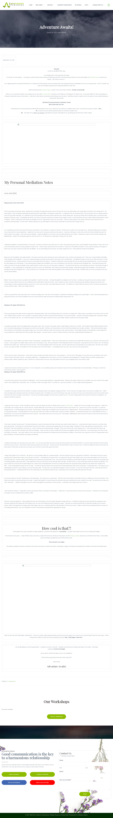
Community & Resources (64, 5)
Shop (86, 5)
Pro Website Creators (82, 815)
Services (49, 5)
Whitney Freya (94, 77)
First (60, 768)
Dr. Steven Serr (46, 94)
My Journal (78, 5)
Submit (85, 794)
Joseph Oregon (46, 90)
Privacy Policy (64, 815)
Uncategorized (11, 681)
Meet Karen (39, 5)
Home (30, 5)
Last (86, 768)
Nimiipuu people (74, 536)
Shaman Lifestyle (98, 5)
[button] (56, 716)
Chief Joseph (69, 405)
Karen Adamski (62, 32)
